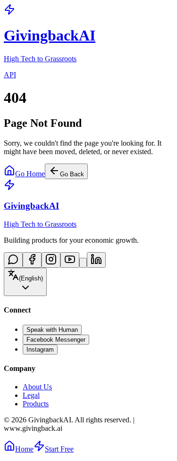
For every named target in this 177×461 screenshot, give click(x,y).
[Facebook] (32, 260)
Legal (31, 395)
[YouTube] (69, 260)
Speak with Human (52, 329)
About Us (37, 387)
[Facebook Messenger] (13, 260)
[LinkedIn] (96, 260)
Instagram (40, 349)
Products (36, 404)
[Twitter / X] (83, 263)
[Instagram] (51, 260)
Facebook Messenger (55, 339)
